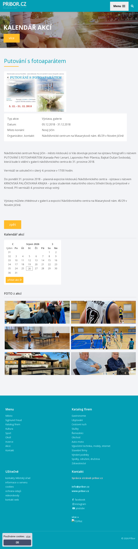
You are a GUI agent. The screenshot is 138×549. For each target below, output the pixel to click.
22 (49, 264)
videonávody (12, 495)
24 (16, 268)
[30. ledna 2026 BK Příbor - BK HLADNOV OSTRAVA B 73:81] (37, 312)
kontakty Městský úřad (17, 478)
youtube (80, 508)
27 (36, 268)
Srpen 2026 (32, 244)
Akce (8, 446)
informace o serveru (16, 482)
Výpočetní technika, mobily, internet (91, 446)
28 (42, 268)
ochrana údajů (13, 491)
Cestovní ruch (79, 424)
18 (22, 264)
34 (9, 264)
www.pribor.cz (80, 491)
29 (49, 268)
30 (56, 268)
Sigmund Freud (13, 420)
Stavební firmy (79, 450)
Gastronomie (79, 415)
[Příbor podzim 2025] (37, 363)
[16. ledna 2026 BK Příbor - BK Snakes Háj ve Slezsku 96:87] (103, 312)
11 (22, 260)
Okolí (8, 437)
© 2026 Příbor (128, 538)
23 (56, 264)
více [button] (28, 536)
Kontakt (9, 450)
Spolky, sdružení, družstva (86, 459)
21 (42, 264)
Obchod (76, 437)
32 (9, 256)
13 (36, 260)
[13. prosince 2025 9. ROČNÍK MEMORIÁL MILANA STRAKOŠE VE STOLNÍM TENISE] (37, 337)
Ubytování (77, 420)
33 (9, 260)
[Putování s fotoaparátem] (35, 73)
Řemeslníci (77, 433)
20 (36, 264)
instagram (80, 504)
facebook (79, 499)
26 (29, 268)
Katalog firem (12, 424)
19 (29, 264)
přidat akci (14, 279)
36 (9, 272)
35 (9, 268)
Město (8, 415)
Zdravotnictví (79, 463)
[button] (119, 6)
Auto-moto (78, 441)
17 (16, 264)
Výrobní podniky (80, 454)
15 (49, 260)
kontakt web (12, 499)
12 (29, 260)
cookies (9, 486)
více (11, 38)
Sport (8, 433)
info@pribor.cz (80, 486)
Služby (75, 428)
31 (9, 252)
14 (42, 260)
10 (16, 260)
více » (75, 517)
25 (22, 268)
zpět (12, 224)
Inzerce (9, 441)
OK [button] (17, 542)
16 (56, 260)
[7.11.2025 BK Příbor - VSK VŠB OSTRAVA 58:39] (103, 337)
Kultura (9, 428)
